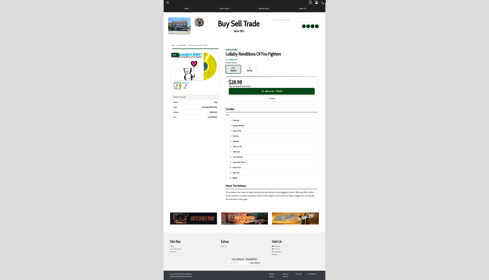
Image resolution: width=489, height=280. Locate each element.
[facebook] (304, 26)
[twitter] (308, 26)
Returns (299, 274)
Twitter (276, 249)
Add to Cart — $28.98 (273, 91)
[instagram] (312, 26)
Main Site (302, 9)
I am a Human (255, 263)
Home (173, 45)
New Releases (264, 9)
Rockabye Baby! (181, 45)
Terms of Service (285, 275)
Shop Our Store (175, 249)
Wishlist (272, 98)
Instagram (277, 252)
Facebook (276, 246)
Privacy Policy (272, 275)
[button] (225, 8)
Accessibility (312, 274)
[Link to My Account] (316, 3)
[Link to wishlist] (310, 3)
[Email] (317, 26)
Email (275, 254)
